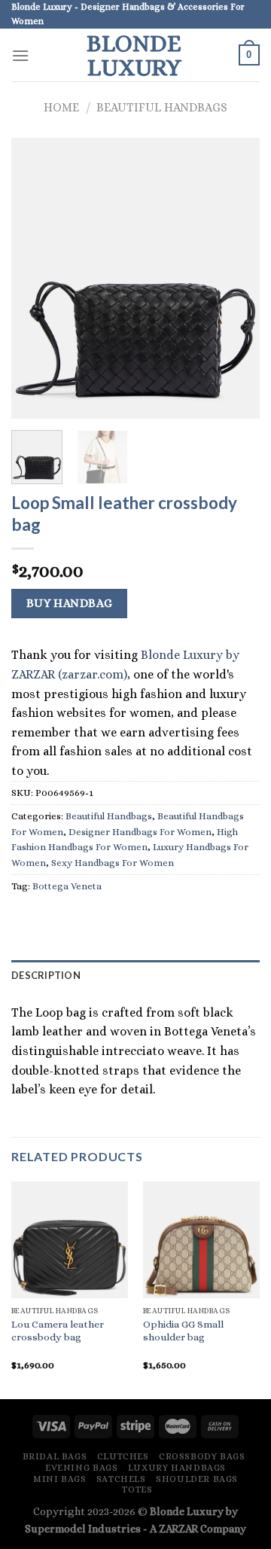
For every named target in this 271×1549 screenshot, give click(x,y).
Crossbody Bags (202, 1456)
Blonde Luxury (134, 55)
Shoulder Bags (197, 1479)
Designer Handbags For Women (140, 831)
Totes (137, 1489)
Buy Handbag (69, 603)
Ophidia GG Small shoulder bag (183, 1331)
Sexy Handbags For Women (112, 862)
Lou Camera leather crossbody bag (57, 1331)
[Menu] (20, 55)
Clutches (123, 1456)
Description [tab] (46, 975)
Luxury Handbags (177, 1467)
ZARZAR (178, 1529)
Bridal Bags (55, 1456)
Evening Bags (81, 1467)
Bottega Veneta (67, 886)
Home (61, 107)
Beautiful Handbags (161, 107)
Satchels (121, 1479)
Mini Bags (60, 1479)
